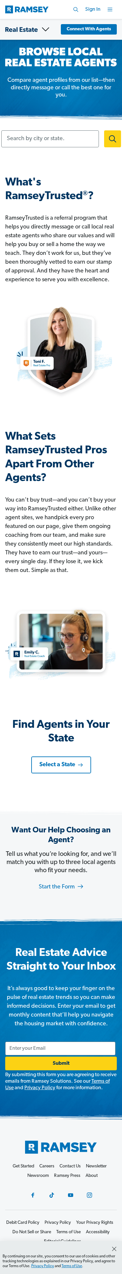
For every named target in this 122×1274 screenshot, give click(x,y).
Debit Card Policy (22, 1222)
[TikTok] (52, 1195)
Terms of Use (71, 1266)
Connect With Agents (89, 29)
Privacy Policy (39, 1088)
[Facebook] (33, 1195)
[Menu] (110, 9)
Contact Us (70, 1166)
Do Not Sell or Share (31, 1232)
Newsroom (38, 1175)
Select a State (57, 765)
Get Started (23, 1166)
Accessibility (98, 1232)
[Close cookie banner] (114, 1249)
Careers (46, 1166)
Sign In (93, 9)
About (92, 1175)
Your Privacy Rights (94, 1222)
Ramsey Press (67, 1175)
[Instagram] (89, 1195)
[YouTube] (70, 1195)
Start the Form (57, 887)
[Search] (76, 9)
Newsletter (96, 1166)
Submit (61, 1063)
